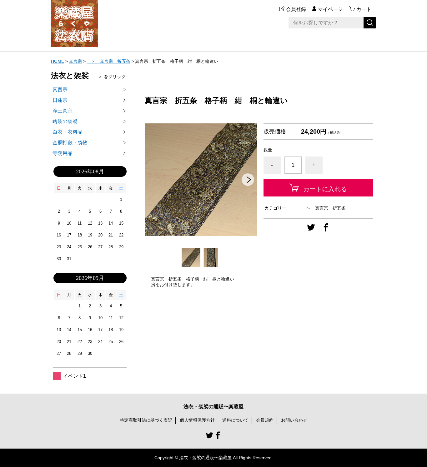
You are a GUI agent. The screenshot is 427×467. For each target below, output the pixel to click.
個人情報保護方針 (197, 420)
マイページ (330, 9)
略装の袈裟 (65, 121)
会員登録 (296, 9)
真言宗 (75, 61)
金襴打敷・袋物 (70, 142)
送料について (235, 420)
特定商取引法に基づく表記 (146, 420)
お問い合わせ (294, 420)
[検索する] (370, 22)
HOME (57, 61)
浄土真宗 (63, 110)
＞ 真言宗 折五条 (108, 61)
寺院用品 (63, 153)
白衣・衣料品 (68, 132)
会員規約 (265, 420)
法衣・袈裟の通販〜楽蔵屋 (213, 406)
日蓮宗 (60, 100)
